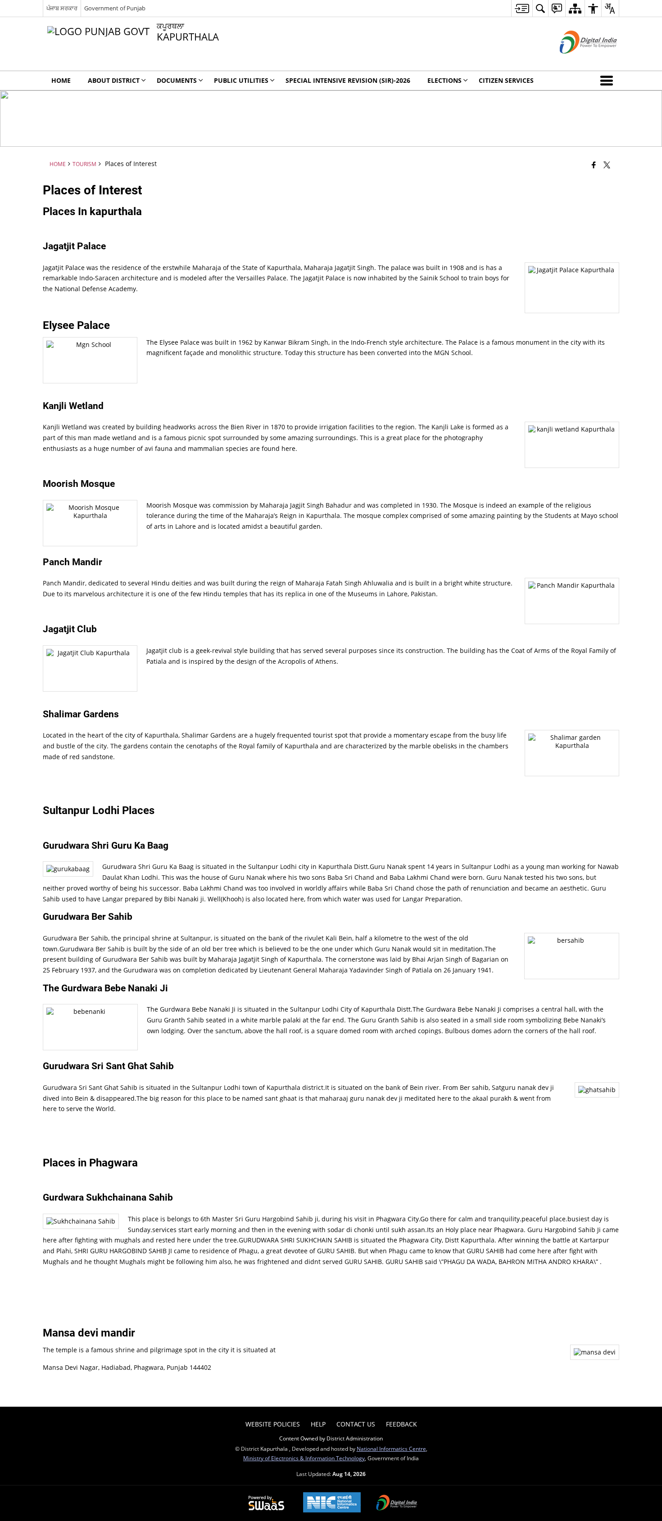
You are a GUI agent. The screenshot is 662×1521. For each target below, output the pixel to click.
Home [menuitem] (61, 80)
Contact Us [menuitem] (355, 1424)
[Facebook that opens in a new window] (593, 164)
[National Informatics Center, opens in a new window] (331, 1503)
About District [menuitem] (114, 80)
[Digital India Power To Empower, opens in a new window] (396, 1503)
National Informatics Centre (391, 1448)
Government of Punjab (114, 8)
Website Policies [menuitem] (272, 1424)
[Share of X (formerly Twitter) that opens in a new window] (606, 164)
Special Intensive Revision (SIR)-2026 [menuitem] (348, 80)
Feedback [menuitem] (401, 1424)
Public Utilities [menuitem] (241, 80)
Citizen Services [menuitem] (506, 80)
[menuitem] (521, 8)
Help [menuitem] (318, 1424)
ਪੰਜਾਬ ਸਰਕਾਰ (61, 8)
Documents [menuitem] (177, 80)
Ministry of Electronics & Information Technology (304, 1458)
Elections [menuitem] (444, 80)
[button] (608, 80)
